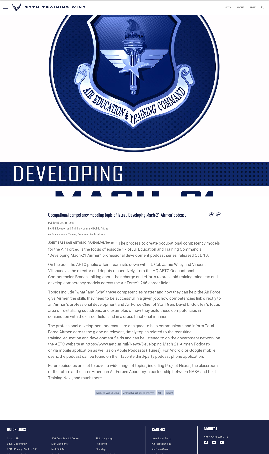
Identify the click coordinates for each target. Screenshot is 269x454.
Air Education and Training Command (138, 393)
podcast (169, 393)
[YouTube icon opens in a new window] (221, 442)
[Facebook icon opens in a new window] (206, 442)
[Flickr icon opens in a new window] (214, 442)
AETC (160, 393)
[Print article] (211, 214)
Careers (158, 429)
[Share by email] (218, 214)
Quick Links (16, 429)
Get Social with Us (216, 437)
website (73, 344)
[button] (5, 7)
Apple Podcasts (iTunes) (139, 350)
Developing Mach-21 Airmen (107, 393)
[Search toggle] (263, 7)
